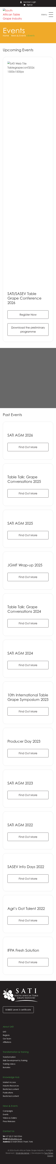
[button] (47, 14)
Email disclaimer (22, 1153)
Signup (30, 5)
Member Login (29, 2)
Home (6, 35)
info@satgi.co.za (15, 1139)
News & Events (18, 35)
